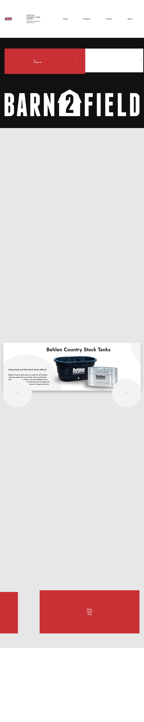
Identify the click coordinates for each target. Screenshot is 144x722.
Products (86, 18)
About (129, 18)
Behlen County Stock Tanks (89, 612)
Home (65, 18)
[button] (17, 392)
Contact (109, 18)
